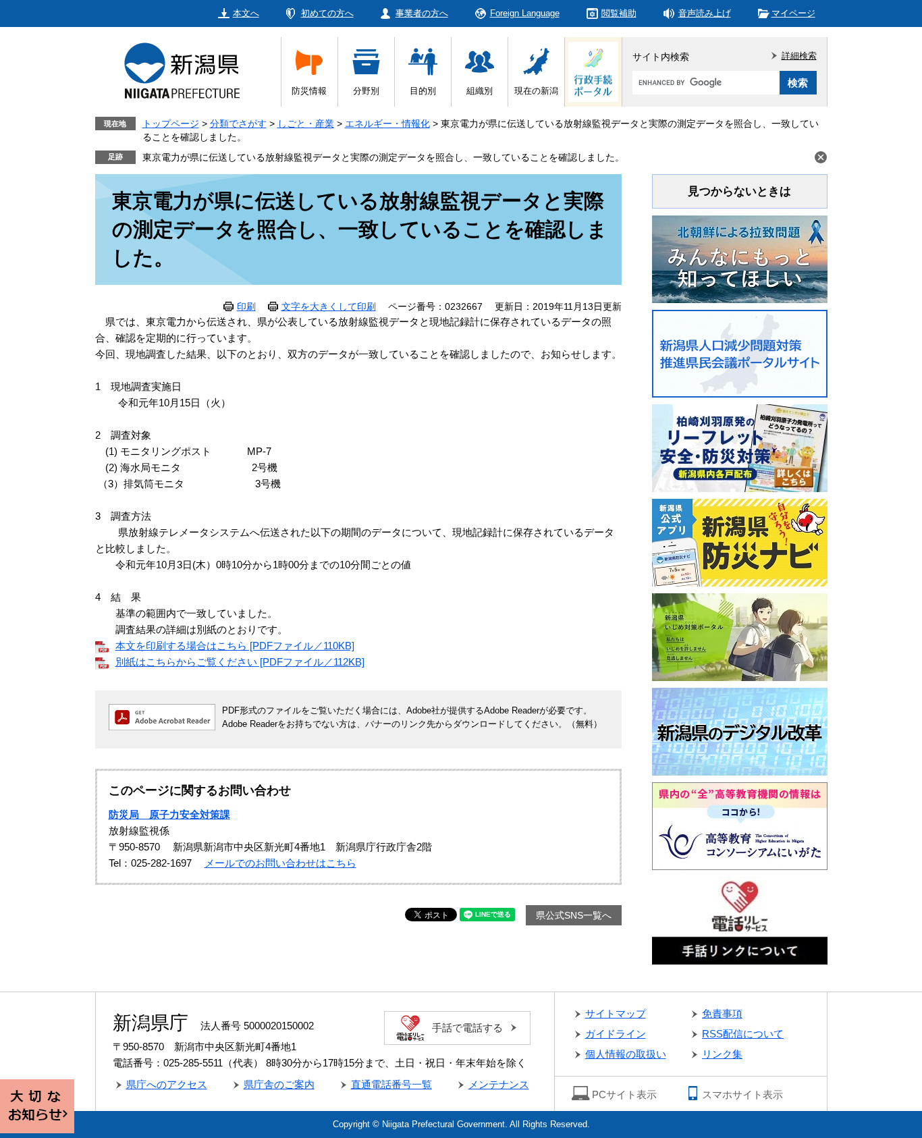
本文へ (246, 13)
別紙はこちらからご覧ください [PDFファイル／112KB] (239, 662)
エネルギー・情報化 (387, 123)
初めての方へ (327, 13)
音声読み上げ (704, 13)
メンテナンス (498, 1084)
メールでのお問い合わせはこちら (280, 863)
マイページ (793, 13)
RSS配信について (743, 1033)
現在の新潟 (536, 91)
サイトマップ (615, 1013)
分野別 (366, 91)
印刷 (246, 306)
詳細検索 (799, 56)
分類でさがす (238, 123)
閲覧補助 (618, 13)
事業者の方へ (422, 13)
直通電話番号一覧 (391, 1084)
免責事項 (722, 1013)
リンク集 (722, 1054)
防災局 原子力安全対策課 (169, 814)
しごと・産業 (305, 123)
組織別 (479, 91)
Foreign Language (525, 13)
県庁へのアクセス (166, 1084)
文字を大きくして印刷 (328, 306)
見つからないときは (739, 191)
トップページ (170, 123)
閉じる (821, 157)
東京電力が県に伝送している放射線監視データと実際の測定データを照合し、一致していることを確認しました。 (383, 157)
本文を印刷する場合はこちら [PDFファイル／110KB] (234, 645)
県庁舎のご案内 (279, 1084)
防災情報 (309, 91)
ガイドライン (615, 1033)
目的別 (423, 91)
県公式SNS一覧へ (574, 915)
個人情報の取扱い (625, 1054)
